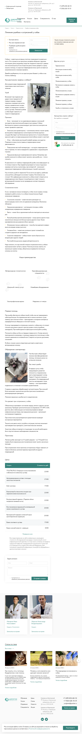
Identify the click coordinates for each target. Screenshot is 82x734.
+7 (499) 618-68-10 (65, 6)
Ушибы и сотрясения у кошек (65, 108)
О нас (54, 18)
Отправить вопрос (40, 579)
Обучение (24, 698)
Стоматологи (15, 627)
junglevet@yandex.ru (70, 703)
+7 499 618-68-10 (70, 698)
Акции (33, 707)
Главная (7, 28)
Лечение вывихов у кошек (64, 91)
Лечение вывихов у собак (63, 81)
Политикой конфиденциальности (39, 729)
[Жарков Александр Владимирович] (41, 607)
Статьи (19, 22)
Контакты (27, 22)
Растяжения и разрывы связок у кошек (65, 96)
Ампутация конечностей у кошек (64, 71)
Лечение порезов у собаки (64, 104)
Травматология (19, 28)
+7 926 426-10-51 (70, 701)
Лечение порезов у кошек (64, 100)
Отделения (21, 18)
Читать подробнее (10, 688)
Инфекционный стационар (13, 6)
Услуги (29, 18)
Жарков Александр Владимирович (38, 623)
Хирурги (9, 627)
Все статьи (8, 649)
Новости (33, 704)
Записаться (38, 51)
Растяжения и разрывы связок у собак (65, 86)
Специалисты (45, 18)
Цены (36, 18)
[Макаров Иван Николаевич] (16, 607)
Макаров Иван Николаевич (12, 623)
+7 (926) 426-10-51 (65, 9)
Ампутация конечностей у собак (64, 76)
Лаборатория (10, 8)
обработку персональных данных (18, 51)
